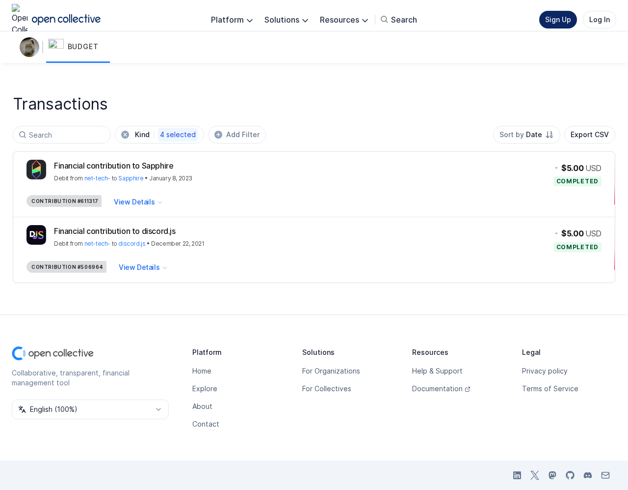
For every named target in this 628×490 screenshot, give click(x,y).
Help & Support (437, 371)
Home (201, 371)
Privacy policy (545, 371)
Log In (599, 19)
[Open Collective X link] (535, 475)
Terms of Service (550, 388)
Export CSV (590, 134)
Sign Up (558, 19)
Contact (205, 424)
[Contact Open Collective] (605, 475)
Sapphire (130, 178)
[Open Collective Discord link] (588, 475)
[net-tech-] (31, 47)
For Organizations (331, 371)
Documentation (437, 388)
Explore (204, 388)
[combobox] (526, 135)
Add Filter (243, 134)
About (202, 406)
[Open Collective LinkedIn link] (517, 475)
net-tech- (97, 178)
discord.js (131, 243)
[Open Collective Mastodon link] (552, 475)
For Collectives (326, 388)
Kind (165, 134)
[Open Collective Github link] (570, 475)
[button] (78, 47)
